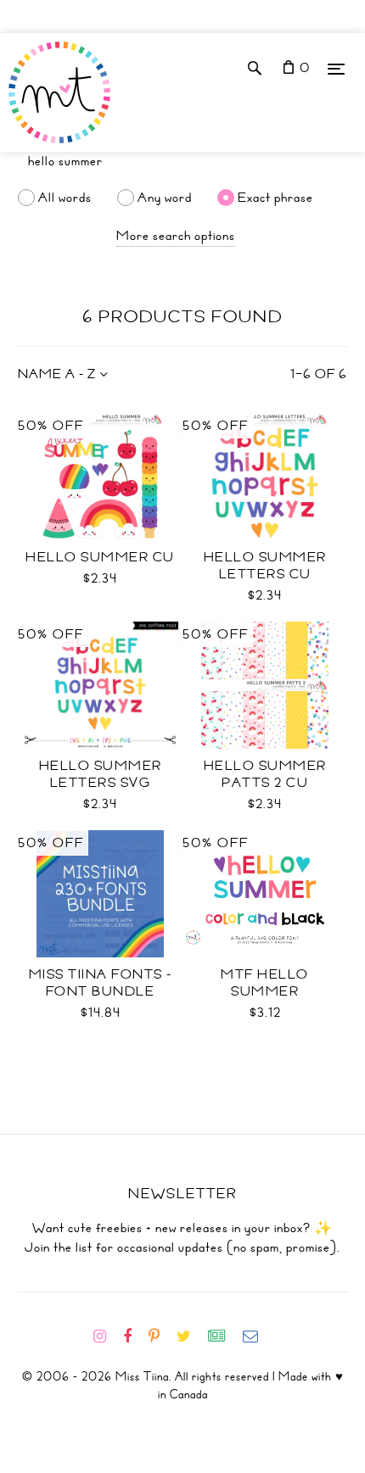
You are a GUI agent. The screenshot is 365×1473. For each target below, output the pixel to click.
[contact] (257, 1336)
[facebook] (134, 1336)
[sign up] (223, 1336)
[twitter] (191, 1336)
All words (65, 197)
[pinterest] (161, 1336)
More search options (175, 236)
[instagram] (106, 1336)
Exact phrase (275, 197)
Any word (165, 197)
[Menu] (336, 68)
